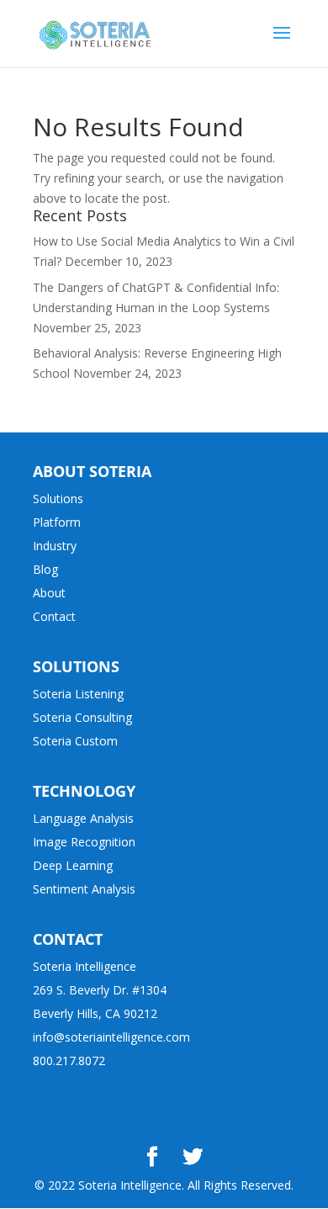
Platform (57, 522)
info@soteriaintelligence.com (111, 1037)
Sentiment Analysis (84, 889)
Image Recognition (84, 842)
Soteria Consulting (82, 717)
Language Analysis (83, 818)
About (49, 593)
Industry (55, 546)
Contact (54, 616)
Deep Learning (73, 865)
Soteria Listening (78, 694)
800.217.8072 (69, 1060)
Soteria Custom (75, 741)
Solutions (58, 498)
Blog (45, 569)
